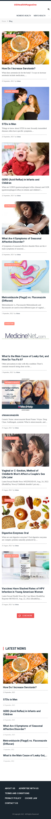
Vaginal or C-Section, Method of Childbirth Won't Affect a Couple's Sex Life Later (23, 474)
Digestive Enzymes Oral (15, 533)
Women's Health (12, 265)
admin (19, 81)
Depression (10, 36)
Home (4, 21)
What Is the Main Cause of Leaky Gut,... (25, 755)
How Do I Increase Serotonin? (18, 68)
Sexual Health (11, 91)
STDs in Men (9, 124)
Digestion (9, 147)
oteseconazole (10, 415)
